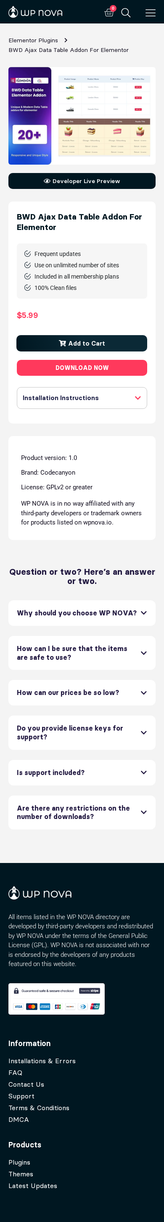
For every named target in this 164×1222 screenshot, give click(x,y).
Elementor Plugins (33, 40)
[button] (81, 343)
